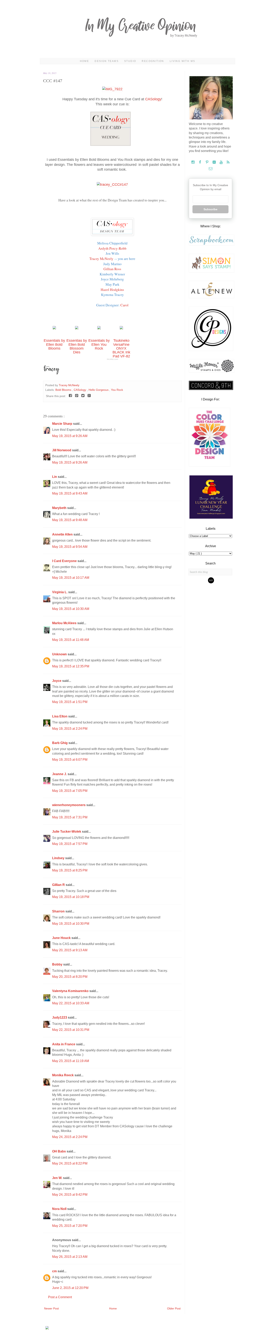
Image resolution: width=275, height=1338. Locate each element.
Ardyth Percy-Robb (112, 248)
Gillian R (59, 885)
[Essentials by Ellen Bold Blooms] (54, 328)
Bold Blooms (63, 389)
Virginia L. (60, 592)
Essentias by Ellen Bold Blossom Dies (76, 346)
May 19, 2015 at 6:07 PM (69, 759)
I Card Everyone (65, 561)
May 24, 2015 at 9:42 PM (69, 1194)
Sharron (58, 911)
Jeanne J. (60, 774)
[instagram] (193, 162)
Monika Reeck (63, 1075)
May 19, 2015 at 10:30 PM (70, 923)
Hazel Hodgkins (112, 289)
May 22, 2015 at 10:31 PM (70, 1029)
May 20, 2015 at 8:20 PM (69, 976)
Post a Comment (60, 1297)
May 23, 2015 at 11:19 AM (70, 1061)
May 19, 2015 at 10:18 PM (70, 897)
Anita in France (64, 1044)
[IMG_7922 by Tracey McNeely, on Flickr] (112, 89)
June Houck (61, 938)
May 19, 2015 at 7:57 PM (69, 843)
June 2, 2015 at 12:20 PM (70, 1288)
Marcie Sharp (62, 423)
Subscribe (210, 209)
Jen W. (57, 1178)
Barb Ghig (60, 743)
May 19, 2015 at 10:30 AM (70, 609)
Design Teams (107, 61)
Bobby (57, 964)
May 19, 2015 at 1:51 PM (69, 702)
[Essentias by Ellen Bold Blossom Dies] (77, 328)
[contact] (210, 168)
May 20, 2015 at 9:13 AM (69, 950)
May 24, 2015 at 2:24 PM (69, 1137)
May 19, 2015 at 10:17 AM (70, 577)
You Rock (117, 389)
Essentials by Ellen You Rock (99, 344)
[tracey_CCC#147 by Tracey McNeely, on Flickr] (112, 185)
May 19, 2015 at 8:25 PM (69, 870)
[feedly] (228, 162)
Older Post (174, 1308)
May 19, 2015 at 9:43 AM (69, 493)
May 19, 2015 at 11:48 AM (70, 639)
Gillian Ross (112, 268)
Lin (55, 476)
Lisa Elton (60, 716)
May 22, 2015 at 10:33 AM (70, 1003)
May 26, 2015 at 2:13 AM (69, 1256)
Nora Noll (59, 1209)
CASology (153, 99)
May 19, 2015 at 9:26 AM (69, 436)
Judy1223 (60, 1017)
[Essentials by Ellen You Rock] (99, 328)
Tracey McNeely (101, 258)
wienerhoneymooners (69, 805)
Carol (124, 305)
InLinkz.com (112, 359)
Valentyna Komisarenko (70, 991)
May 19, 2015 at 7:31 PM (69, 817)
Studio (130, 61)
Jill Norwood (62, 450)
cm (55, 1271)
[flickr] (214, 162)
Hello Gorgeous (99, 389)
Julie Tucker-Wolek (67, 831)
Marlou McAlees (64, 623)
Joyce (57, 680)
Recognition (153, 61)
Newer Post (51, 1308)
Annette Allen (62, 534)
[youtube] (221, 162)
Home (84, 61)
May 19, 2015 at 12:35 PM (70, 666)
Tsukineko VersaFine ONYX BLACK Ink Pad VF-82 (121, 348)
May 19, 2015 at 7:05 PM (69, 790)
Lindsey (58, 858)
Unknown (60, 654)
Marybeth (59, 508)
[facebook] (200, 162)
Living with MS (182, 61)
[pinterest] (207, 162)
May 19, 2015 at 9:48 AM (69, 520)
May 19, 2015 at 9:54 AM (69, 546)
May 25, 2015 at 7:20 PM (69, 1225)
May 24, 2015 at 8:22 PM (69, 1163)
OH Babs (59, 1151)
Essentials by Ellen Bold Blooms (54, 344)
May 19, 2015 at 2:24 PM (69, 728)
